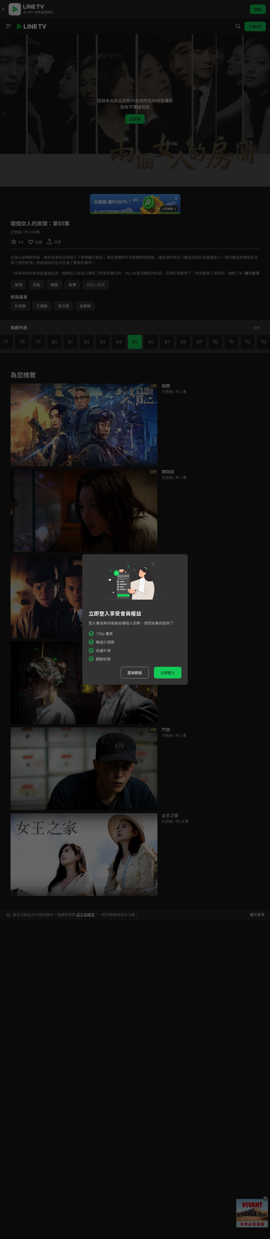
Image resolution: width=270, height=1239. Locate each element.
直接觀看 (134, 672)
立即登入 (167, 672)
